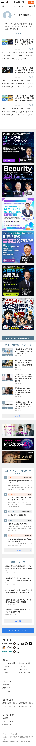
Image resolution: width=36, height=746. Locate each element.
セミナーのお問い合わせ (9, 706)
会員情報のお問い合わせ (25, 703)
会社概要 (5, 718)
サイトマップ (6, 669)
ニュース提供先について (25, 669)
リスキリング (31, 6)
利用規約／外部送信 (24, 663)
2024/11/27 (17, 77)
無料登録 (31, 2)
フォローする (19, 33)
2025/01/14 (17, 49)
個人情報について (7, 724)
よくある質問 (6, 666)
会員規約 (5, 673)
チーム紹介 (5, 684)
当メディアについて (24, 673)
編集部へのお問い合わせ (9, 703)
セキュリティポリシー (9, 721)
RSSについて (22, 666)
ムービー (21, 6)
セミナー (4, 6)
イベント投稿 (6, 691)
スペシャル (13, 6)
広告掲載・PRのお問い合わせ (17, 630)
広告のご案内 (6, 688)
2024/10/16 (17, 105)
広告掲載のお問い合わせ (25, 706)
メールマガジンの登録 (9, 663)
